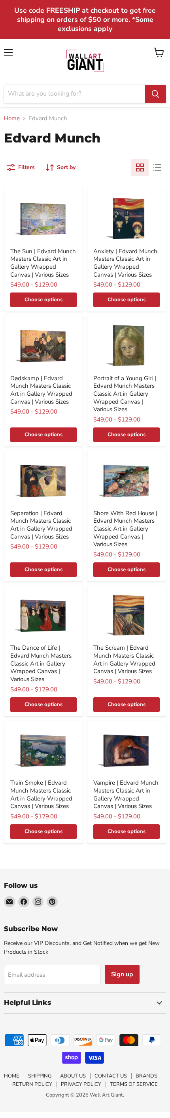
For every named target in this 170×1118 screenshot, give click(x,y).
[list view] (157, 167)
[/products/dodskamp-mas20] (43, 345)
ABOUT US (73, 1076)
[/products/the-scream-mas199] (126, 615)
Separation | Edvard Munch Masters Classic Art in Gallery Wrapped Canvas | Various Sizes (41, 525)
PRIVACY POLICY (81, 1084)
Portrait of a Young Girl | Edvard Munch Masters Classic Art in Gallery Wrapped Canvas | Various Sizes (124, 394)
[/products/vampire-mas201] (126, 750)
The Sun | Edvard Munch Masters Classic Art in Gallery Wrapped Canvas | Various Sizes (43, 263)
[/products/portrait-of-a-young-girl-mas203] (126, 345)
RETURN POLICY (32, 1084)
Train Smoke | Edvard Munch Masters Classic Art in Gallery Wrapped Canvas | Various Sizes (41, 794)
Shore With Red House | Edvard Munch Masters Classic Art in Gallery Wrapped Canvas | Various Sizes (125, 528)
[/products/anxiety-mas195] (126, 218)
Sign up (122, 974)
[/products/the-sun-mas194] (43, 218)
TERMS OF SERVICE (134, 1084)
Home (12, 118)
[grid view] (140, 167)
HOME (11, 1076)
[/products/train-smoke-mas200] (43, 750)
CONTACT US (110, 1076)
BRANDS (146, 1076)
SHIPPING (39, 1076)
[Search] (155, 94)
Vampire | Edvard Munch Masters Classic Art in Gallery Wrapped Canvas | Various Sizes (126, 794)
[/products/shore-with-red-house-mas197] (126, 480)
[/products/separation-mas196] (43, 480)
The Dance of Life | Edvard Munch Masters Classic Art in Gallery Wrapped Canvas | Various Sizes (41, 663)
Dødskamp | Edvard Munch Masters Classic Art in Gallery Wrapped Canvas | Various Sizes (41, 390)
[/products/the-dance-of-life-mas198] (43, 615)
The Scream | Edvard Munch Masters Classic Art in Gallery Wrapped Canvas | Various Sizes (124, 659)
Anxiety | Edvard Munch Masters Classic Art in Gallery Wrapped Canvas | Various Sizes (125, 263)
